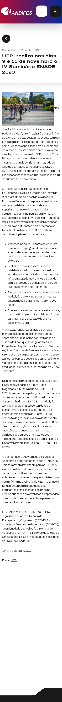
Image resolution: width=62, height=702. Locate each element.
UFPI (14, 560)
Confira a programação (16, 550)
